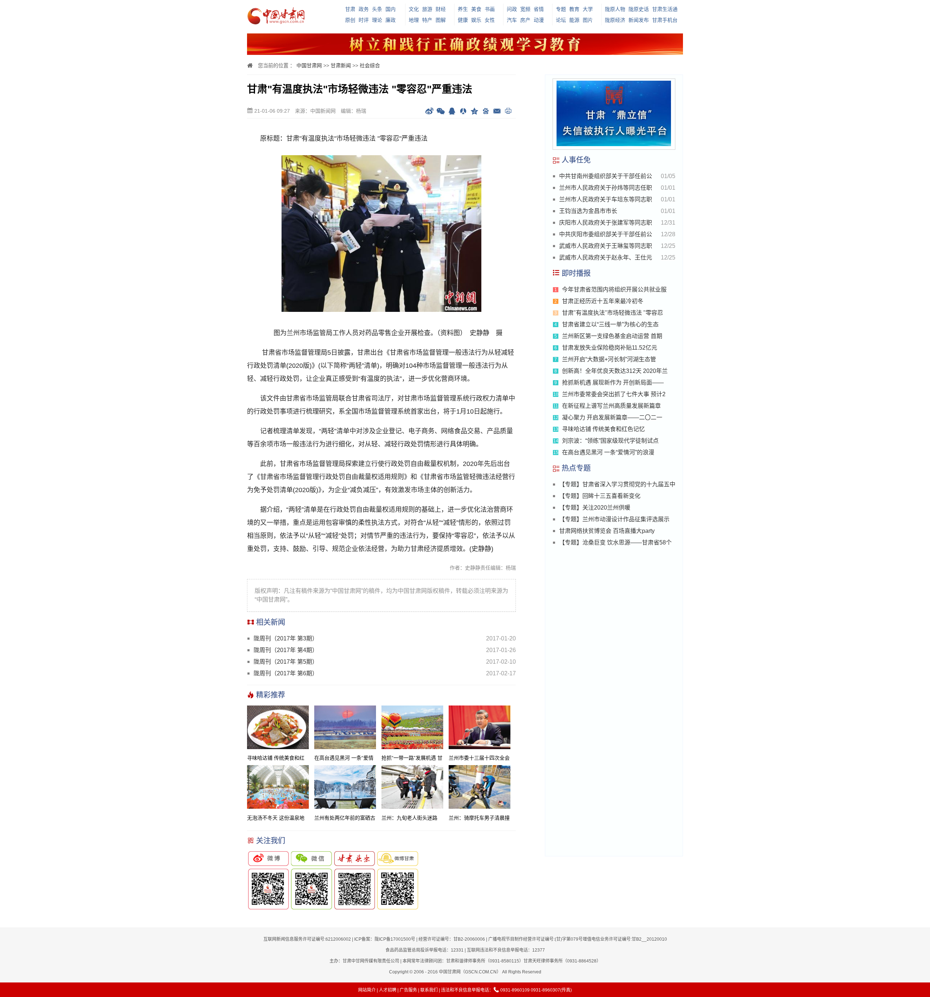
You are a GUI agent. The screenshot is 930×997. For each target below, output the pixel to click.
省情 (539, 9)
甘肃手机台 (665, 20)
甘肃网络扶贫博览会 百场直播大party (607, 531)
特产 (427, 20)
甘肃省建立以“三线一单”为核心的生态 (610, 324)
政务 (364, 9)
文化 (414, 9)
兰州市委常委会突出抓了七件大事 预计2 (614, 394)
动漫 (539, 20)
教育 (574, 9)
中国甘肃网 (309, 65)
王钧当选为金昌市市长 (588, 211)
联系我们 (429, 990)
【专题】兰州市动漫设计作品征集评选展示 (614, 519)
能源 (574, 20)
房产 (525, 20)
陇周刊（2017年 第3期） (286, 638)
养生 (463, 9)
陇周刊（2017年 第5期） (286, 662)
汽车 (512, 20)
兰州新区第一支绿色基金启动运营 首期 (612, 336)
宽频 (525, 9)
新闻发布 (638, 20)
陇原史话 (638, 9)
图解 (441, 20)
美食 (476, 9)
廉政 (390, 20)
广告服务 (408, 990)
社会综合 (370, 65)
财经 (441, 9)
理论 (377, 20)
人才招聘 (387, 990)
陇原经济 (615, 20)
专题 (561, 9)
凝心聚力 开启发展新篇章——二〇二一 (612, 417)
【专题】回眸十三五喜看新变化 (599, 496)
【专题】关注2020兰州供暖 (594, 507)
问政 (512, 9)
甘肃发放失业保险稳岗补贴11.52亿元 (609, 348)
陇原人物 (615, 9)
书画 (490, 9)
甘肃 (350, 9)
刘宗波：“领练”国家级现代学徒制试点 (610, 441)
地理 (414, 20)
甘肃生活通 (665, 9)
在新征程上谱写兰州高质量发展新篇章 (611, 406)
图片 (588, 20)
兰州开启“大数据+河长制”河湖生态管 (609, 359)
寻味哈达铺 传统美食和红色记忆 (603, 429)
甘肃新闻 (341, 65)
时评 (364, 20)
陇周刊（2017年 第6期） (286, 673)
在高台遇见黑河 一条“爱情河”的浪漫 (608, 452)
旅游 (427, 9)
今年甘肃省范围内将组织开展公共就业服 (614, 289)
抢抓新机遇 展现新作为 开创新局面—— (613, 382)
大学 (588, 9)
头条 (377, 9)
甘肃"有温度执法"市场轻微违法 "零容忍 (612, 313)
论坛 (561, 20)
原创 (350, 20)
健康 (463, 20)
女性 (490, 20)
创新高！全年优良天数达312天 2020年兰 (615, 371)
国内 (390, 9)
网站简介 (367, 990)
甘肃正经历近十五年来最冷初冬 (602, 301)
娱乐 (476, 20)
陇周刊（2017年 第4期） (286, 650)
